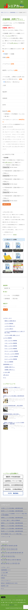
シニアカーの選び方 (9, 328)
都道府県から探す (5, 585)
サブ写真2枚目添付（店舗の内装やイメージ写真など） (13, 180)
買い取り (15, 298)
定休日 (4, 104)
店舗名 (5, 57)
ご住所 (4, 85)
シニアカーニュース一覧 (5, 536)
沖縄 (19, 563)
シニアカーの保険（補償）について (12, 335)
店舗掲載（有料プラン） (10, 369)
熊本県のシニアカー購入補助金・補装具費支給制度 (12, 511)
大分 (11, 563)
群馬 (16, 549)
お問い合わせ (14, 43)
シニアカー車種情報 (7, 337)
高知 (20, 559)
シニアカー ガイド (7, 318)
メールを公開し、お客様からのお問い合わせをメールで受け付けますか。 (13, 78)
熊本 (9, 563)
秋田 (12, 545)
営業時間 (4, 98)
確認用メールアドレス (9, 70)
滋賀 (9, 556)
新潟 (2, 552)
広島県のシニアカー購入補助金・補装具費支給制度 (12, 528)
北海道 (2, 545)
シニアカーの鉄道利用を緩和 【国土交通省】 (13, 405)
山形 (14, 545)
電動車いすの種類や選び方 (10, 320)
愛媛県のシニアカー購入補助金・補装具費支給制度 (12, 525)
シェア (16, 596)
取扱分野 (6, 111)
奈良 (11, 556)
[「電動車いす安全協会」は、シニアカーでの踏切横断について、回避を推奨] (5, 427)
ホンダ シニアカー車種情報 (11, 359)
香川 (15, 559)
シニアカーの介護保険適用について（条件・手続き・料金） (15, 332)
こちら (9, 35)
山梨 (11, 552)
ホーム (4, 377)
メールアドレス (8, 64)
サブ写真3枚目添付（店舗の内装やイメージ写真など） (13, 189)
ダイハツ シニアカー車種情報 (11, 351)
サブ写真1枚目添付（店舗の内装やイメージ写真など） (13, 172)
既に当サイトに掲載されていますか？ (13, 50)
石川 (6, 552)
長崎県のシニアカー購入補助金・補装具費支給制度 (13, 396)
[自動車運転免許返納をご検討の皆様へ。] (5, 417)
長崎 (6, 563)
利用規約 (15, 234)
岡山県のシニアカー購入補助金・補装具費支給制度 (12, 531)
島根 (9, 559)
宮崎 (13, 563)
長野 (13, 552)
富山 (4, 552)
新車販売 (7, 298)
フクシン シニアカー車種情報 (11, 356)
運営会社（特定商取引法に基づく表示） (9, 583)
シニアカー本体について (10, 326)
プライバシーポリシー (6, 580)
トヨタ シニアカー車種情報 (11, 343)
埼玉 (10, 549)
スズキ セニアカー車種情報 (11, 340)
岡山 (2, 559)
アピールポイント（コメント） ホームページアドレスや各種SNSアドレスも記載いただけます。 (13, 123)
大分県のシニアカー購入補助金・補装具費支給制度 (12, 508)
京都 (4, 556)
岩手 (7, 545)
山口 (11, 559)
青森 (5, 545)
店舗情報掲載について (8, 364)
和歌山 (13, 556)
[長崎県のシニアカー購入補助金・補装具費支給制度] (5, 400)
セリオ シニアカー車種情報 (11, 348)
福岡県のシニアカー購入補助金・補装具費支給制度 (12, 523)
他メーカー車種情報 (9, 361)
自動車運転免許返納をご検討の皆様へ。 (11, 414)
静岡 (20, 552)
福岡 (2, 563)
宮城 (10, 545)
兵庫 (6, 556)
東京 (2, 549)
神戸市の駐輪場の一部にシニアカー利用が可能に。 (12, 533)
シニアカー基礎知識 (9, 323)
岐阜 (18, 552)
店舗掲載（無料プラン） (10, 367)
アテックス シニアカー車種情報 (12, 353)
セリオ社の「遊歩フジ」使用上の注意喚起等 (10, 520)
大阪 (2, 556)
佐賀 (4, 563)
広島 (4, 559)
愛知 (15, 552)
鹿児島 (15, 563)
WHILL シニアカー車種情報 (11, 345)
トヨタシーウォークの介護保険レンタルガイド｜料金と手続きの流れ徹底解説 (14, 514)
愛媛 (18, 559)
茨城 (12, 549)
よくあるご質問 (6, 372)
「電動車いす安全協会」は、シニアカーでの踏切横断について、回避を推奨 (13, 423)
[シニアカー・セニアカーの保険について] (5, 391)
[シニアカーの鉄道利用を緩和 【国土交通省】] (5, 409)
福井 (9, 552)
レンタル (7, 295)
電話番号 (4, 92)
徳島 (13, 559)
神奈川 (4, 549)
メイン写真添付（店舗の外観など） (11, 165)
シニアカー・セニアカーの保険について (11, 387)
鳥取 (6, 559)
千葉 (7, 549)
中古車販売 (16, 295)
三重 (22, 552)
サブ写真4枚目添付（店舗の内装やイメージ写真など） (13, 197)
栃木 (14, 549)
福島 (16, 545)
